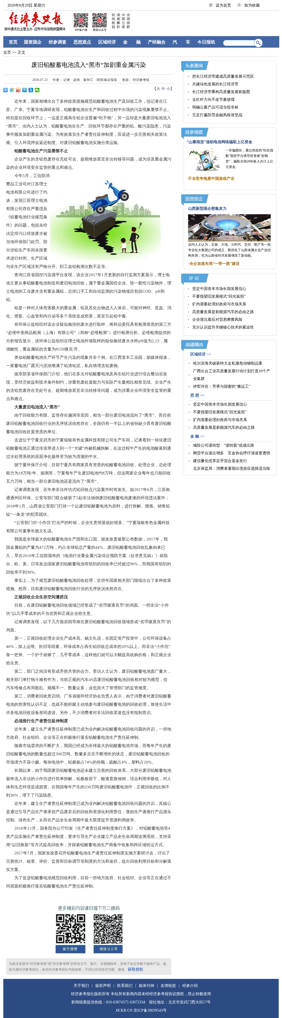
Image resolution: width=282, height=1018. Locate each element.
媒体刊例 (146, 986)
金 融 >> (197, 436)
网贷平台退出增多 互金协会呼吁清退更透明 (231, 453)
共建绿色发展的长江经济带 (215, 84)
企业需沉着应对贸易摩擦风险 (217, 319)
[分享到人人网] (31, 90)
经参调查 (57, 42)
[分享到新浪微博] (18, 90)
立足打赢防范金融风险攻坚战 (217, 115)
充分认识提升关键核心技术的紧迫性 (223, 327)
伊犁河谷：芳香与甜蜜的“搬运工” (221, 386)
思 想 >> (197, 395)
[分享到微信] (37, 90)
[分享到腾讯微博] (24, 90)
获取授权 (135, 969)
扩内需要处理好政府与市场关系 (219, 304)
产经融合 (157, 42)
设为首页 (223, 5)
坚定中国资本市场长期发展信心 (219, 289)
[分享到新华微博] (12, 90)
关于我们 (81, 986)
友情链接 (168, 986)
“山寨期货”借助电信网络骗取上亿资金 (219, 142)
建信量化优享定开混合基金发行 (220, 461)
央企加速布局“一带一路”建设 (214, 264)
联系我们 (124, 986)
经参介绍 (190, 986)
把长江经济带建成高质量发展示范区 (223, 76)
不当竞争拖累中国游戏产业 (211, 179)
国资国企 (33, 42)
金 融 (132, 42)
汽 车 (181, 42)
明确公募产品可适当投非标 (215, 107)
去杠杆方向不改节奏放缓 (213, 99)
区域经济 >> (200, 354)
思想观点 (82, 42)
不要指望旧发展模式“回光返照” (219, 296)
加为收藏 (252, 5)
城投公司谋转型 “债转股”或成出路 (223, 445)
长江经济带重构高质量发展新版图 (221, 92)
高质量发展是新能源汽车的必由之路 (223, 312)
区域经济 (107, 42)
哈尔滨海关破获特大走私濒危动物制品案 (227, 363)
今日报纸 (206, 42)
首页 (13, 42)
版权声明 (103, 986)
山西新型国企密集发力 (207, 209)
